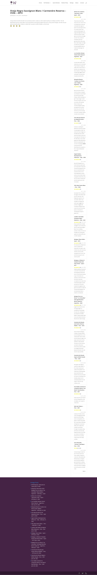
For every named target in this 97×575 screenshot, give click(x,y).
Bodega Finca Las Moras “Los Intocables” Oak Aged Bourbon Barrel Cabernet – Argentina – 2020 (79, 300)
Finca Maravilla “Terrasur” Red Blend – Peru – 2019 (79, 444)
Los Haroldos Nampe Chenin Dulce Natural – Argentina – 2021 (79, 54)
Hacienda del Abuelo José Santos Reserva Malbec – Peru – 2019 (79, 324)
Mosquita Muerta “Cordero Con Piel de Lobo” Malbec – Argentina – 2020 (38, 508)
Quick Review (24, 15)
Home (40, 2)
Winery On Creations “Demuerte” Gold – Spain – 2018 (79, 13)
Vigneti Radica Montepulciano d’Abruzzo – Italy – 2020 (80, 155)
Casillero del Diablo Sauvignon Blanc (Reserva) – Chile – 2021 (79, 218)
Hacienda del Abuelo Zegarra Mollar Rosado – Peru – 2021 (79, 357)
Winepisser (13, 15)
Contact (82, 2)
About (76, 2)
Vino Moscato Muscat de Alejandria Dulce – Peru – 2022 (79, 119)
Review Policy (64, 2)
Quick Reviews (56, 2)
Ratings (71, 2)
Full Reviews (46, 2)
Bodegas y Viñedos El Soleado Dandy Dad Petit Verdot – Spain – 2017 (38, 538)
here (78, 402)
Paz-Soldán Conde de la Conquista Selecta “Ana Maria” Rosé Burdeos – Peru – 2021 (38, 562)
